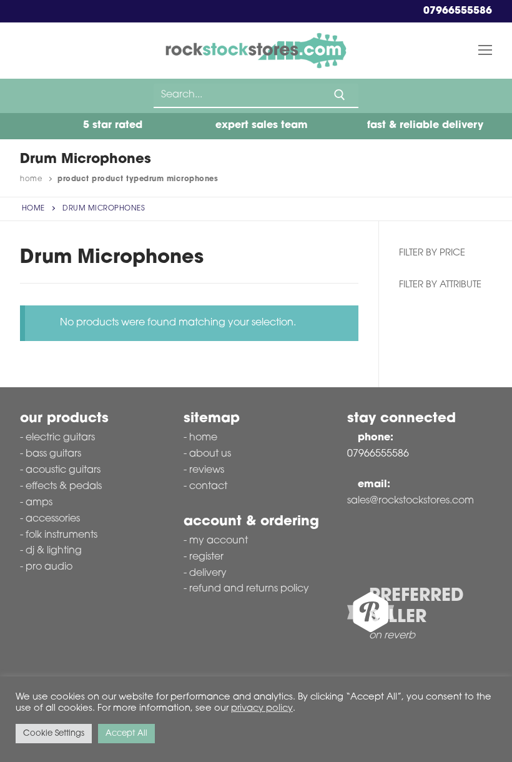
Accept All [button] (126, 734)
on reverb (392, 636)
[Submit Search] (339, 94)
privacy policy (262, 708)
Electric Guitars (60, 438)
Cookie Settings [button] (53, 734)
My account (218, 541)
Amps (39, 503)
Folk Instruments (61, 535)
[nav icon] (485, 50)
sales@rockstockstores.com (410, 501)
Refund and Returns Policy (249, 589)
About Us (210, 454)
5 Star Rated (111, 126)
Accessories (53, 519)
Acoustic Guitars (63, 470)
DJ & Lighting (54, 551)
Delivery (208, 573)
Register (206, 557)
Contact (208, 487)
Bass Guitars (53, 454)
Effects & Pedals (64, 487)
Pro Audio (49, 567)
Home (31, 179)
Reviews (206, 470)
